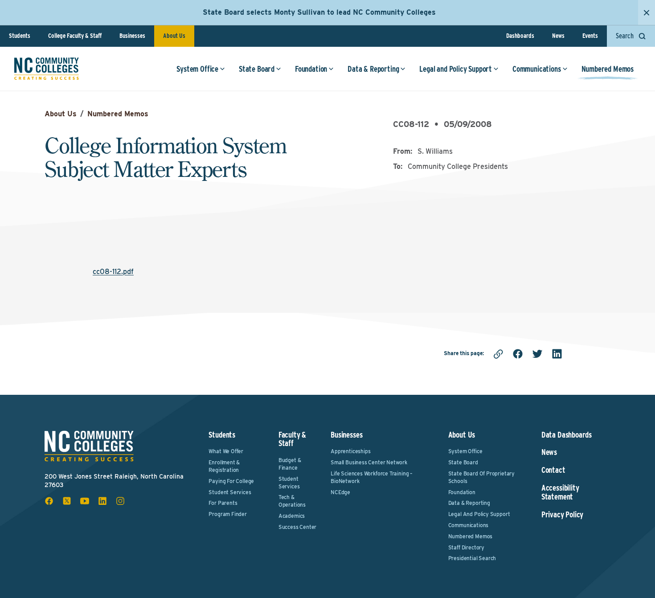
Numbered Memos (607, 69)
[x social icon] (66, 500)
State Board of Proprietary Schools (481, 477)
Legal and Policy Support (455, 69)
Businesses (132, 35)
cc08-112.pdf (113, 271)
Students (19, 35)
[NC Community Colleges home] (46, 68)
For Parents (223, 503)
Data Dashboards (566, 434)
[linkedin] (557, 353)
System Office (197, 69)
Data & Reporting (373, 69)
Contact (553, 470)
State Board (256, 69)
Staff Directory (466, 547)
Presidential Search (472, 558)
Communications (536, 69)
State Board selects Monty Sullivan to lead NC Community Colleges (319, 12)
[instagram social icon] (120, 500)
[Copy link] (498, 353)
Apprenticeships (350, 451)
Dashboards (520, 35)
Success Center (297, 527)
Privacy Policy (562, 514)
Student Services (230, 492)
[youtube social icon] (84, 500)
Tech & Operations (292, 501)
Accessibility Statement (560, 492)
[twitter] (537, 353)
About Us (174, 35)
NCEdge (340, 492)
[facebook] (517, 353)
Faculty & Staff (292, 439)
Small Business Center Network (369, 462)
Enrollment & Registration (224, 466)
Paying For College (231, 481)
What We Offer (226, 451)
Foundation (311, 69)
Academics (291, 515)
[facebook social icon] (49, 500)
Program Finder (227, 514)
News (558, 35)
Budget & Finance (289, 464)
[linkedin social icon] (102, 500)
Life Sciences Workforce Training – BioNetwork (372, 477)
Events (590, 35)
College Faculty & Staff (75, 35)
